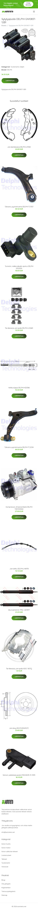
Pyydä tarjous (28, 4)
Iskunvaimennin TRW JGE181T (19, 610)
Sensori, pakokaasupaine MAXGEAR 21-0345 (19, 775)
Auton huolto (6, 844)
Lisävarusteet (6, 855)
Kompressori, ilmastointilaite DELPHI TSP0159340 (19, 508)
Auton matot (6, 848)
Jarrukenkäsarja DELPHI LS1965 (19, 147)
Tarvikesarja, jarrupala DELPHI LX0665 (19, 328)
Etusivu (4, 25)
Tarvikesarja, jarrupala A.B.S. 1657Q (19, 669)
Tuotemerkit (15, 67)
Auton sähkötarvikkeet (10, 851)
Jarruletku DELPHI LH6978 (19, 569)
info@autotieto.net (8, 832)
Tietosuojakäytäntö (8, 891)
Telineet (4, 859)
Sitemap (4, 895)
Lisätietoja (10, 81)
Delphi (22, 67)
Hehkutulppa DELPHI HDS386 (19, 388)
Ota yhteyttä (6, 884)
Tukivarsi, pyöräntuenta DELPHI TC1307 (19, 207)
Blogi (3, 880)
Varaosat (5, 867)
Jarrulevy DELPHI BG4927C (19, 728)
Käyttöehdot (6, 888)
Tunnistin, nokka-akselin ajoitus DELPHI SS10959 (19, 267)
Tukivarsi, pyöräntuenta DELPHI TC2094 (19, 447)
